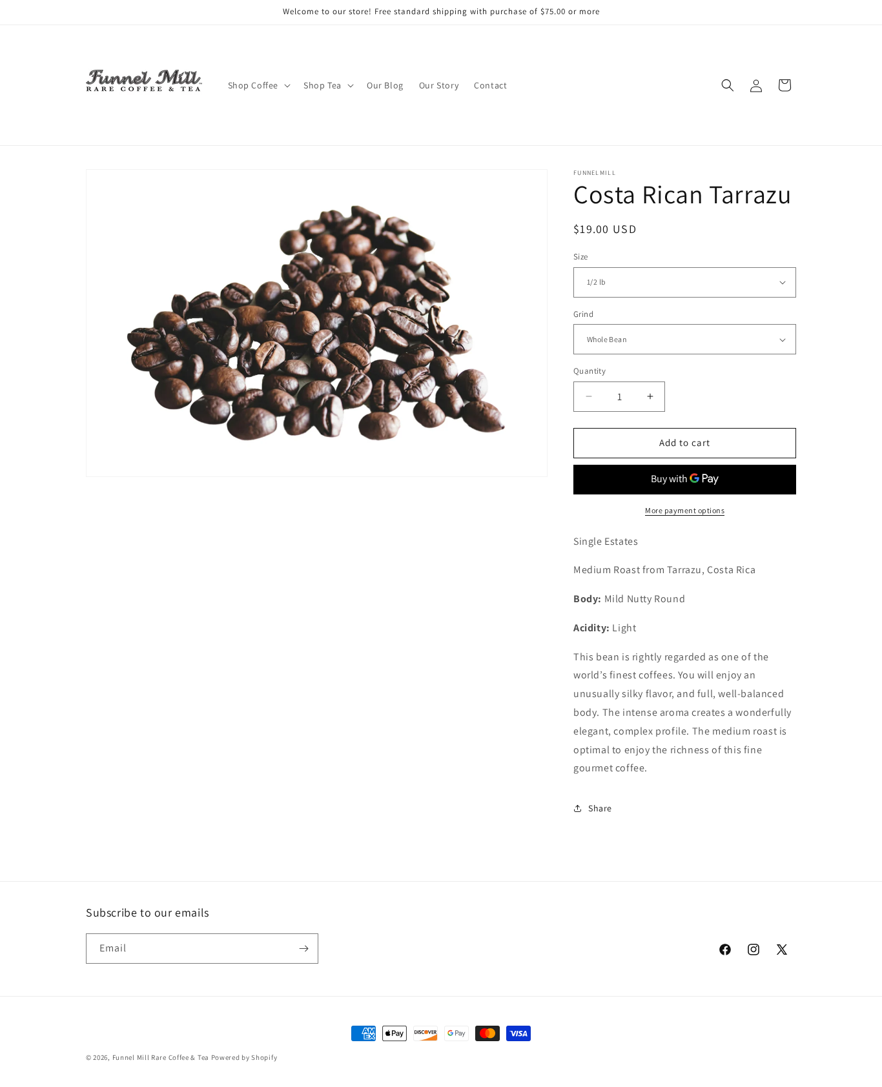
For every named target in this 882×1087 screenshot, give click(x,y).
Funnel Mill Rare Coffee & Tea (160, 1057)
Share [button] (600, 808)
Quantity (589, 370)
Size (580, 256)
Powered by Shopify (244, 1057)
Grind (583, 314)
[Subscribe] (303, 948)
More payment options (684, 510)
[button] (258, 85)
